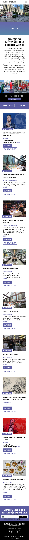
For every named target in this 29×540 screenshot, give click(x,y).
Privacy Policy (12, 538)
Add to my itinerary (10, 149)
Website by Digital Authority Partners (14, 528)
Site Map (17, 538)
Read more (18, 142)
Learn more (7, 146)
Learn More (14, 99)
